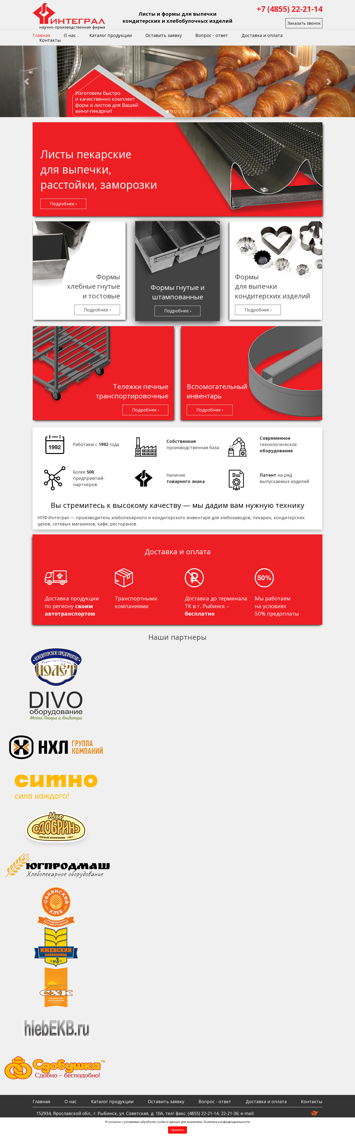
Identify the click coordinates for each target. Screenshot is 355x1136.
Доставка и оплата (262, 35)
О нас (70, 35)
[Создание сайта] (315, 1113)
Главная (41, 35)
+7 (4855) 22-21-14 (289, 9)
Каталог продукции (110, 35)
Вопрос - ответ (211, 35)
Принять (177, 1130)
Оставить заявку (163, 35)
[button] (26, 81)
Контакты (50, 40)
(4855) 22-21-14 (203, 1113)
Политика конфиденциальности (227, 1122)
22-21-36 (229, 1113)
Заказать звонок (304, 23)
